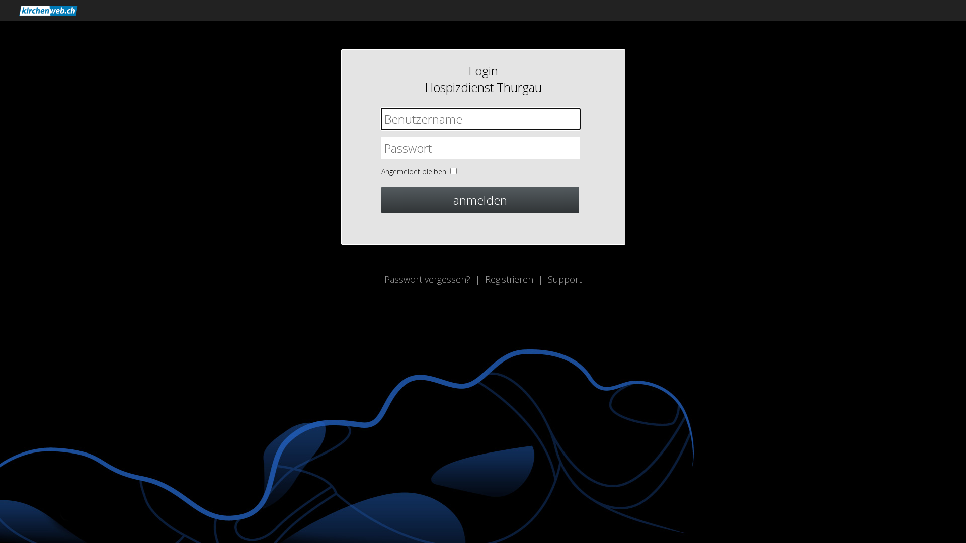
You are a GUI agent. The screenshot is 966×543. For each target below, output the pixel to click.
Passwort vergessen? (427, 279)
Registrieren (509, 279)
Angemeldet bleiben (413, 171)
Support (565, 279)
